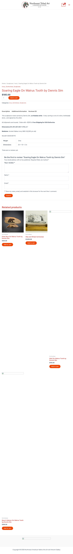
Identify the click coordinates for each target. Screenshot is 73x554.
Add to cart (14, 98)
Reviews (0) (33, 111)
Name (6, 175)
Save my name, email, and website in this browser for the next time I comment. (31, 191)
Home (4, 83)
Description (6, 111)
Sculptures (10, 83)
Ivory (15, 83)
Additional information (19, 111)
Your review (9, 163)
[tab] (6, 111)
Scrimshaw (9, 86)
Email (6, 183)
